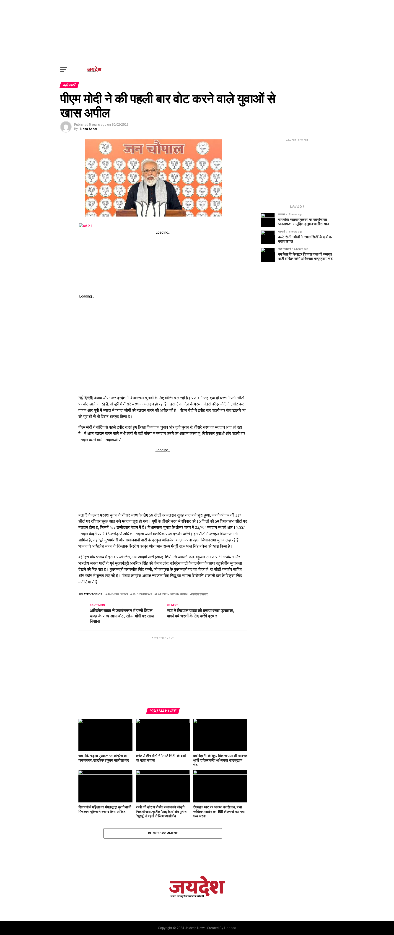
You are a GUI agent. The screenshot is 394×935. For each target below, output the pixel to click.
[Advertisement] (197, 32)
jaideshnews (142, 594)
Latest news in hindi (172, 594)
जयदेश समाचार (200, 594)
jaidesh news (117, 594)
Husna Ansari (88, 129)
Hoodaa (230, 928)
